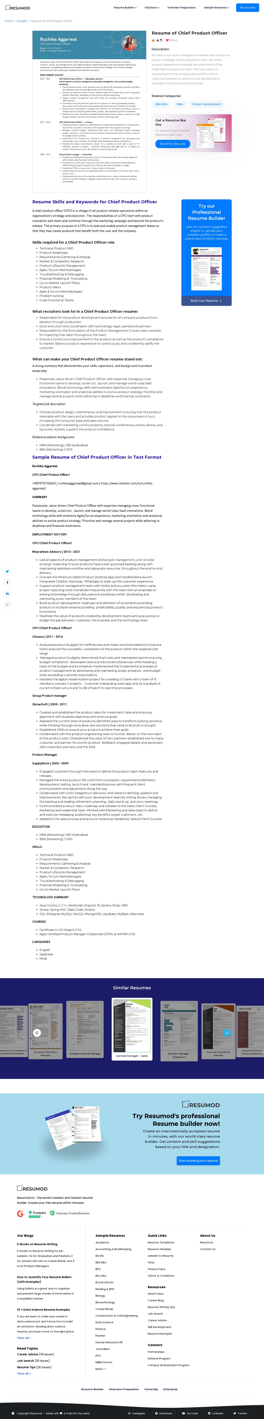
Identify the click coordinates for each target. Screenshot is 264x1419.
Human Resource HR (109, 1342)
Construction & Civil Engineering (117, 1316)
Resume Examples (160, 1334)
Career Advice (157, 1320)
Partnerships (156, 1352)
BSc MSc (101, 1276)
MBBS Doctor (104, 1362)
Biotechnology (105, 1302)
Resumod (206, 1242)
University (151, 1389)
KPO (98, 1355)
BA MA (100, 1256)
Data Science (105, 1322)
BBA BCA (161, 104)
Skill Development (159, 1327)
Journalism (103, 1349)
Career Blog (156, 1300)
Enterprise (170, 1389)
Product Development (206, 104)
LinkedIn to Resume (160, 1256)
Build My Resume (173, 144)
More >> (101, 1369)
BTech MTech (104, 1282)
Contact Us (208, 1249)
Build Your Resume (204, 300)
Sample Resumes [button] (215, 7)
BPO (98, 1269)
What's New (156, 1294)
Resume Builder (92, 1389)
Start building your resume (198, 1160)
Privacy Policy (156, 1269)
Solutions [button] (151, 7)
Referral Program (159, 1358)
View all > (24, 1338)
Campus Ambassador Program (168, 1365)
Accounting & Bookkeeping (113, 1249)
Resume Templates (161, 1242)
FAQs (151, 1262)
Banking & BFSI (105, 1289)
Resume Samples (159, 1249)
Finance (101, 1329)
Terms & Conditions (161, 1276)
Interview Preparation (182, 7)
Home (9, 21)
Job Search (155, 1314)
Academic (102, 1242)
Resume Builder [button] (124, 7)
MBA (180, 104)
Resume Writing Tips (161, 1307)
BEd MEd (101, 1262)
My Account (247, 7)
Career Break (104, 1309)
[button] (227, 1033)
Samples (22, 21)
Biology (100, 1296)
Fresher (100, 1335)
